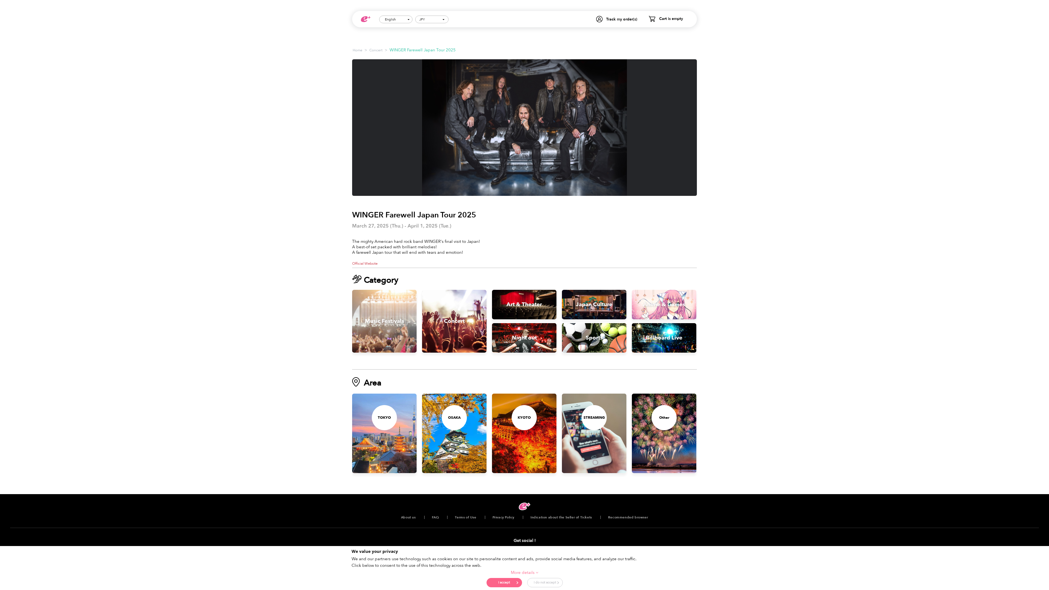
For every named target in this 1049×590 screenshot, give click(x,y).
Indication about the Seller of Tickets (561, 517)
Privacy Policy (503, 517)
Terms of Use (465, 517)
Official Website (365, 263)
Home (357, 50)
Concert (375, 50)
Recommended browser (628, 517)
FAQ (435, 517)
